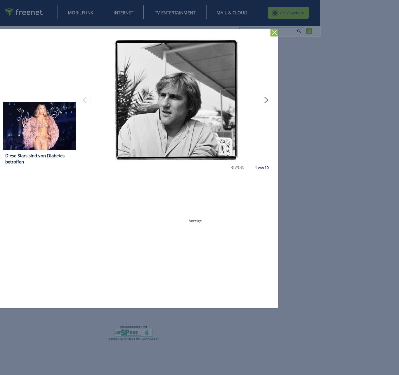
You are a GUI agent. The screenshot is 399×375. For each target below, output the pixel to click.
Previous (85, 100)
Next (266, 100)
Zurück (274, 32)
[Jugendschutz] (133, 332)
